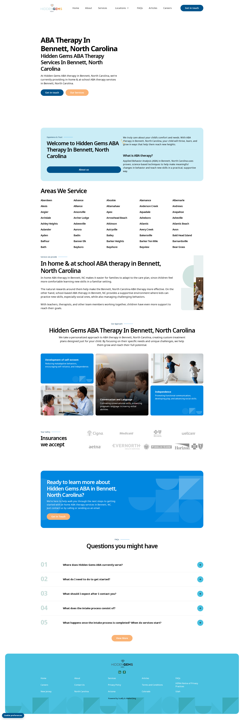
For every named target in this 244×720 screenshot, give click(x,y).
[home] (51, 8)
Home (75, 8)
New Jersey (46, 691)
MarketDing (131, 698)
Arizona (111, 691)
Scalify (121, 698)
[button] (122, 8)
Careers (167, 8)
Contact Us (79, 684)
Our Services (77, 92)
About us (84, 169)
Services (102, 8)
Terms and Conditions (152, 684)
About (88, 8)
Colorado (146, 691)
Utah (178, 691)
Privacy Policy (114, 684)
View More (122, 638)
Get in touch (192, 8)
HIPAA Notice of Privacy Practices (187, 685)
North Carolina (81, 691)
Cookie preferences (13, 715)
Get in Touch (58, 516)
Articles (153, 8)
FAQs (140, 8)
